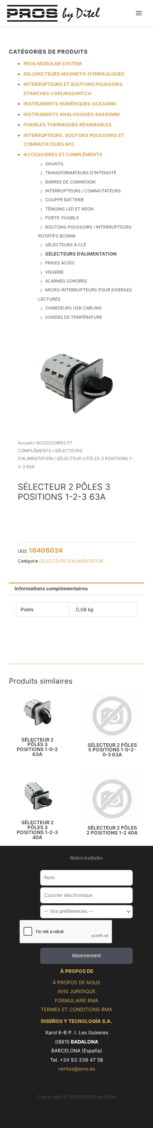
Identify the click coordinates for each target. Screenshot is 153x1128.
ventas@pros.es (76, 1069)
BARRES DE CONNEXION (70, 182)
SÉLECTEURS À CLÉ (65, 244)
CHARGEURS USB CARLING (73, 308)
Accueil (25, 442)
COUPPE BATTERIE (64, 199)
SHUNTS (54, 163)
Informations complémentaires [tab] (51, 588)
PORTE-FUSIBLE (62, 217)
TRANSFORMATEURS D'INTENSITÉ (80, 172)
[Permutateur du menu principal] (139, 13)
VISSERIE (54, 272)
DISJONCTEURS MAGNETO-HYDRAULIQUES (74, 74)
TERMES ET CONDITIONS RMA (76, 1009)
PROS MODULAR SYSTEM (52, 63)
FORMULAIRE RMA (76, 1000)
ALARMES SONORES (66, 281)
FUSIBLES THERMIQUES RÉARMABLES (67, 124)
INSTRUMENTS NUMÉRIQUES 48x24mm (69, 103)
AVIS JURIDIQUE (76, 991)
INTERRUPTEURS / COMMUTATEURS (83, 190)
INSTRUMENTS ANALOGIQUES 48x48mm (71, 114)
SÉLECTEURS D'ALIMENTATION (81, 254)
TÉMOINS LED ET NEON (69, 209)
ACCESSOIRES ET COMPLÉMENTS (62, 154)
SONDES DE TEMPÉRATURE (73, 317)
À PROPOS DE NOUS (76, 982)
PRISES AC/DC (60, 262)
